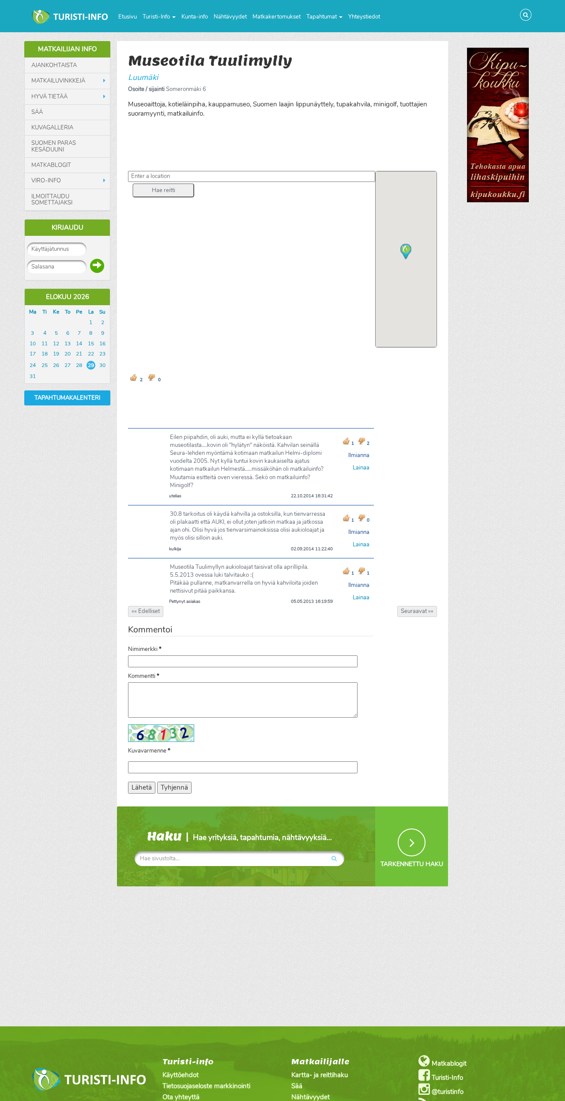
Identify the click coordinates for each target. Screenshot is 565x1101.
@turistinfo (446, 1091)
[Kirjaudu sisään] (97, 266)
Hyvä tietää (49, 97)
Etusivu (127, 17)
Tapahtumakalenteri (67, 398)
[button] (163, 190)
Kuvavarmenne (149, 751)
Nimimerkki (145, 649)
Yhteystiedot (364, 17)
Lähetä (142, 787)
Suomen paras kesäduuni (53, 146)
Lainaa (361, 468)
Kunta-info (194, 17)
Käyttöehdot (180, 1075)
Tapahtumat (322, 17)
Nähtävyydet (230, 17)
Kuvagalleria (52, 128)
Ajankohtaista (54, 65)
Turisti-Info (157, 17)
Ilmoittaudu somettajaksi (51, 199)
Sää (37, 112)
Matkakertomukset (276, 17)
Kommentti (143, 676)
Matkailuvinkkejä (58, 81)
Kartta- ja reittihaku (319, 1075)
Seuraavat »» (417, 611)
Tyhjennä (174, 787)
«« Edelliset (146, 611)
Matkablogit (51, 165)
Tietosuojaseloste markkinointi (206, 1086)
